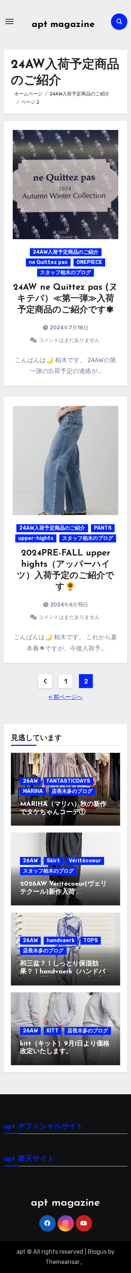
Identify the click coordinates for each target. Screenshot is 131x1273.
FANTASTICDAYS (68, 781)
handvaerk (61, 940)
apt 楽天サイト (29, 1159)
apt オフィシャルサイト (43, 1126)
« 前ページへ (65, 696)
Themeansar (62, 1261)
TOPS (90, 940)
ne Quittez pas (48, 262)
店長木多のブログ (72, 791)
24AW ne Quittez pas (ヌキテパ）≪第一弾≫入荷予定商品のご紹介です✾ (65, 299)
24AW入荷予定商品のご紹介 (66, 252)
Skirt (53, 861)
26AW (30, 781)
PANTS (103, 528)
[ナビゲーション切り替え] (9, 21)
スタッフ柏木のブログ (65, 272)
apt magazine (63, 24)
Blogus (97, 1251)
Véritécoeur (85, 861)
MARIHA (33, 791)
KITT (53, 1031)
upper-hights (35, 538)
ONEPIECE (89, 262)
